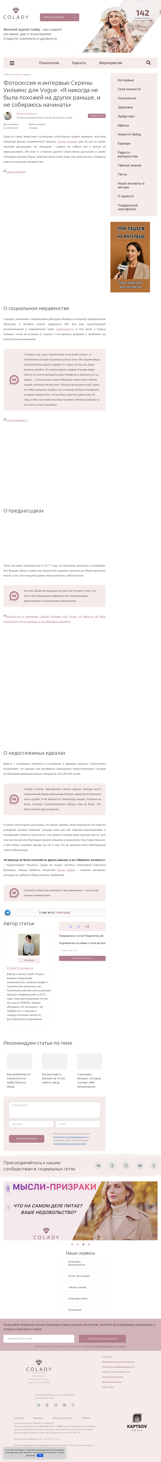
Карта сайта (108, 1387)
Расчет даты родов (79, 1275)
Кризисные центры (111, 1382)
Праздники (74, 1309)
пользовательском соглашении (69, 1143)
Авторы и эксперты (62, 1418)
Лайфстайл (126, 116)
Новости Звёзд (129, 134)
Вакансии (38, 1418)
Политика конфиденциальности (118, 1367)
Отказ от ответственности (116, 1372)
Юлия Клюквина (27, 113)
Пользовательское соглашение (118, 1362)
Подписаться (96, 115)
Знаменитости (65, 329)
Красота (79, 63)
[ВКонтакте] (98, 1165)
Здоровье (125, 107)
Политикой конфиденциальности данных (105, 1346)
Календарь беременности (76, 1263)
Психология (49, 63)
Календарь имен (78, 1298)
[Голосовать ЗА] (70, 926)
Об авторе (29, 960)
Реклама (86, 1418)
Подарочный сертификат (128, 207)
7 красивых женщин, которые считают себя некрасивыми (89, 1080)
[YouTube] (140, 1165)
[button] (72, 1244)
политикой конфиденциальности (70, 1137)
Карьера (124, 143)
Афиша (123, 125)
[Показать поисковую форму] (148, 62)
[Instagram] (126, 1165)
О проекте (125, 196)
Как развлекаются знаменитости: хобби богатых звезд (19, 1080)
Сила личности (129, 89)
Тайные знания (129, 165)
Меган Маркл (66, 869)
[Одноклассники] (112, 1165)
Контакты (19, 1418)
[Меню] (12, 63)
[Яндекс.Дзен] (154, 1165)
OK (40, 1455)
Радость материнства (128, 154)
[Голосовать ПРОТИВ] (78, 926)
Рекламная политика (112, 1377)
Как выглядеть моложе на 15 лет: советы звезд (54, 1078)
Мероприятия (110, 63)
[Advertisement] (54, 541)
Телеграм (62, 912)
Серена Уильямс (67, 141)
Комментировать (26, 1138)
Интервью (126, 80)
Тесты (122, 174)
